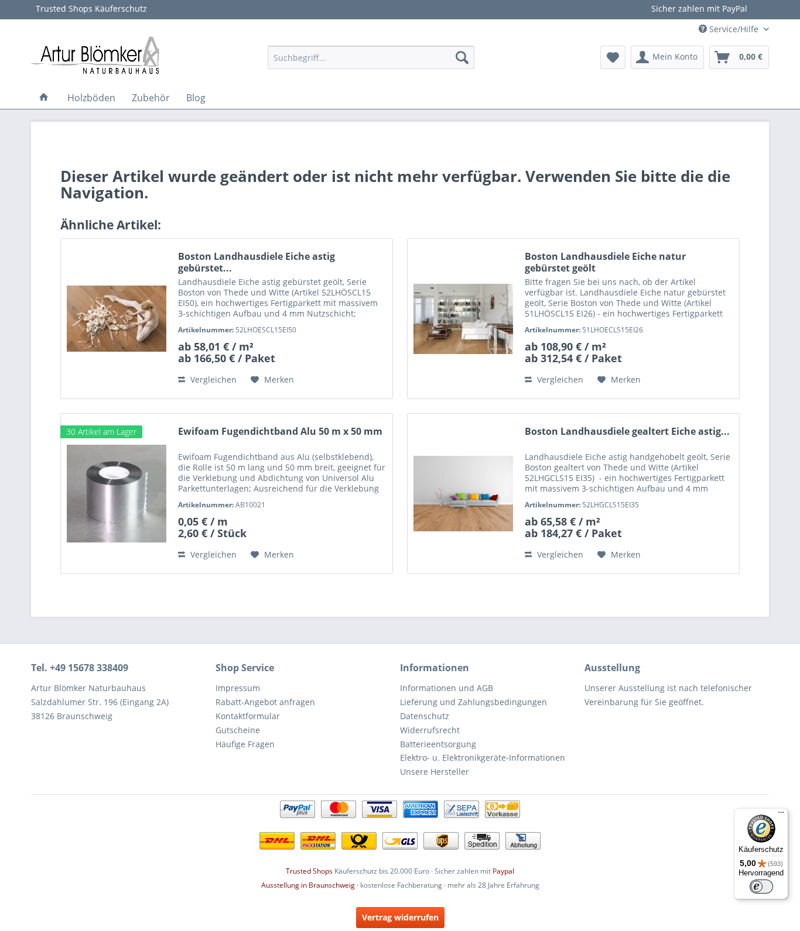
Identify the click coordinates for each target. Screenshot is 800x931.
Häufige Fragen (245, 744)
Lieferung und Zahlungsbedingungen (473, 701)
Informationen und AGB (446, 687)
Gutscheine (238, 730)
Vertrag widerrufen (400, 917)
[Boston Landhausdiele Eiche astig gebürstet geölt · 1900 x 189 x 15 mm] (116, 318)
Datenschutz (424, 716)
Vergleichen (212, 379)
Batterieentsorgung (438, 744)
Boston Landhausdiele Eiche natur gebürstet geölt (605, 262)
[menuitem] (371, 57)
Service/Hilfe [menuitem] (734, 29)
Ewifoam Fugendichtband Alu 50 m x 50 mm (280, 431)
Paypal (503, 871)
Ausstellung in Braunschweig (308, 885)
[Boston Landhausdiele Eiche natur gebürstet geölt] (463, 318)
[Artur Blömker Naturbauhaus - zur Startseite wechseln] (95, 54)
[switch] (761, 887)
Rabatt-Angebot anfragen (265, 701)
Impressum (238, 687)
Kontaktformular (248, 716)
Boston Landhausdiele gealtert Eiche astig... (627, 431)
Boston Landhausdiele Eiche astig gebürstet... (256, 262)
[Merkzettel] (612, 57)
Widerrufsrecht (430, 730)
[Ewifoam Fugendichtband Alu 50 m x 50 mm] (116, 493)
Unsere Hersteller (434, 771)
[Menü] (781, 815)
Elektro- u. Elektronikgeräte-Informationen (482, 757)
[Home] (44, 98)
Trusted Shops (309, 871)
